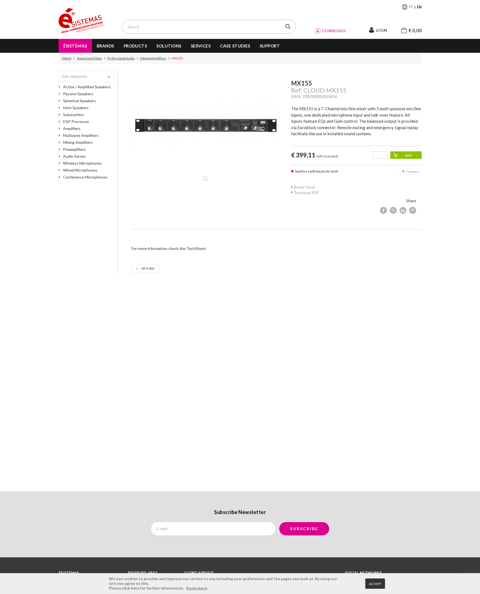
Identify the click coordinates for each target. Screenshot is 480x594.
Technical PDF (306, 192)
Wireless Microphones (82, 163)
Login (381, 30)
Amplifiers (72, 129)
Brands (105, 45)
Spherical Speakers (79, 101)
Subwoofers (73, 115)
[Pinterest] (412, 210)
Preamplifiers (74, 149)
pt (411, 7)
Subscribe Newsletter (240, 512)
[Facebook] (383, 210)
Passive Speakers (78, 94)
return (148, 268)
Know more (196, 588)
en (419, 7)
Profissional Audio (121, 58)
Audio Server (74, 156)
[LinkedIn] (402, 210)
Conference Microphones (85, 177)
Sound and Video (89, 58)
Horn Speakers (76, 108)
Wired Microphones (80, 170)
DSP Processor (76, 122)
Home (66, 58)
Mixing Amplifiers (153, 58)
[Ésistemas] (81, 21)
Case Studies (235, 45)
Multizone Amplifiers (81, 135)
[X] (393, 210)
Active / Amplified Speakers (87, 87)
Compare (412, 171)
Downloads (334, 31)
